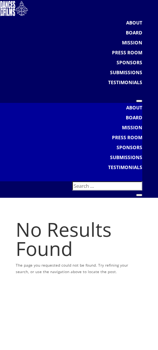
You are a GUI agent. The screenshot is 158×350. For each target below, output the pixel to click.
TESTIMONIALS (125, 82)
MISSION (132, 42)
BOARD (134, 32)
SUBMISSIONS (126, 72)
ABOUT (134, 23)
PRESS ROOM (127, 52)
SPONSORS (129, 62)
